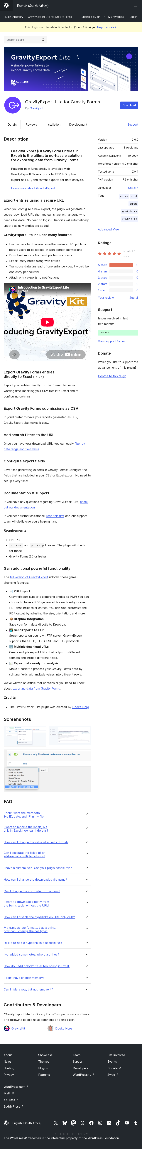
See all (133, 297)
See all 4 (133, 187)
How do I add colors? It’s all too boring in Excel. (37, 966)
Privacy (9, 1074)
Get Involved (116, 1055)
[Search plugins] (43, 39)
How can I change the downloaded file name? (35, 879)
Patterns (44, 1074)
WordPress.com (16, 1087)
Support (133, 124)
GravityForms (129, 218)
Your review (106, 297)
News (7, 1061)
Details (12, 124)
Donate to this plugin (112, 376)
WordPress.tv (84, 1074)
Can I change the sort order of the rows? (32, 891)
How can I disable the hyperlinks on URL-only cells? (39, 917)
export (133, 203)
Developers (80, 1068)
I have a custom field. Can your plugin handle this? (38, 868)
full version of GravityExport (29, 577)
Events (112, 1061)
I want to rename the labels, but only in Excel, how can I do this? (26, 828)
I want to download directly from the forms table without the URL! (26, 903)
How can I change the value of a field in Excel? (36, 842)
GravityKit (36, 108)
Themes (43, 1061)
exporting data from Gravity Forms (36, 688)
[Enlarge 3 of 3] (86, 754)
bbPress (11, 1100)
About (8, 1055)
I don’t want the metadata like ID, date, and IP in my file (24, 814)
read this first (55, 516)
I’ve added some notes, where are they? (31, 954)
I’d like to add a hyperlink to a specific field (33, 943)
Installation (53, 124)
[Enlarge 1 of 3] (41, 731)
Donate (114, 1068)
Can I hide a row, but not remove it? (28, 989)
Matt (9, 1093)
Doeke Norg (80, 707)
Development (78, 124)
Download (129, 105)
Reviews (31, 124)
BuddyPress (14, 1106)
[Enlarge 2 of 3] (86, 731)
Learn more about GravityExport (33, 188)
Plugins (43, 1068)
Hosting (9, 1068)
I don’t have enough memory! (24, 978)
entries (124, 196)
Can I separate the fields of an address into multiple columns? (24, 854)
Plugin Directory (13, 16)
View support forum (111, 341)
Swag (113, 1074)
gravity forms (129, 211)
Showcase (45, 1055)
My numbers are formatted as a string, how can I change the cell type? (30, 929)
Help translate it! (107, 27)
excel (134, 196)
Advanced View (108, 229)
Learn (76, 1055)
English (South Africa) (27, 1123)
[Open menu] (136, 5)
